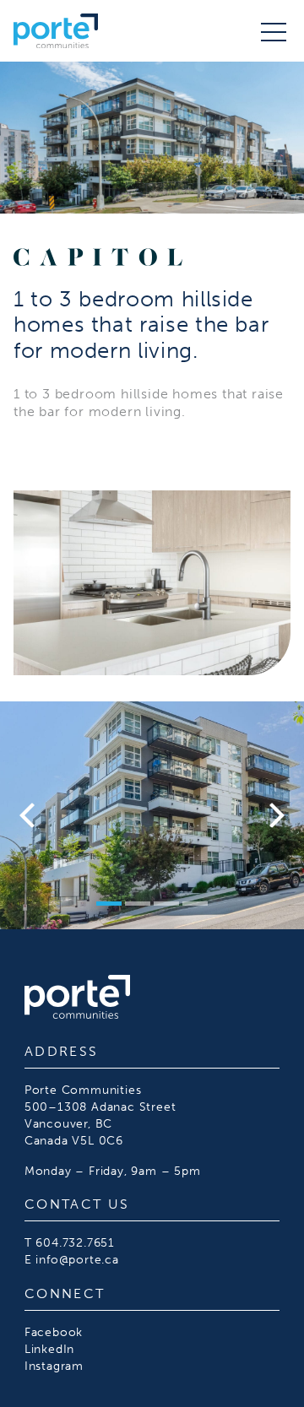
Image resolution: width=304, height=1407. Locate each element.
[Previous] (29, 815)
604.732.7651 (75, 1242)
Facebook (53, 1331)
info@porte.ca (76, 1259)
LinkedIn (49, 1348)
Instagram (54, 1365)
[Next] (274, 815)
